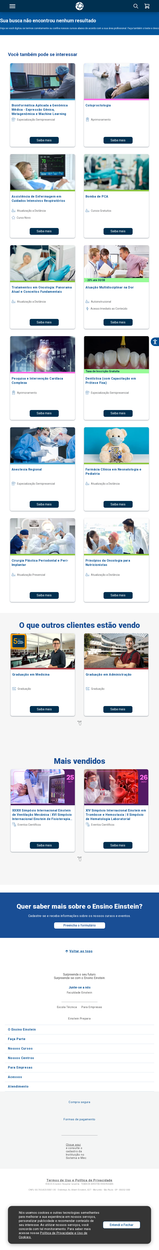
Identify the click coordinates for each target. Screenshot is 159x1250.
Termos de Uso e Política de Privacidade (79, 1180)
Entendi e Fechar (121, 1225)
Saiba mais (44, 140)
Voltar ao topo (80, 951)
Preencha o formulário (79, 925)
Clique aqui (73, 1144)
